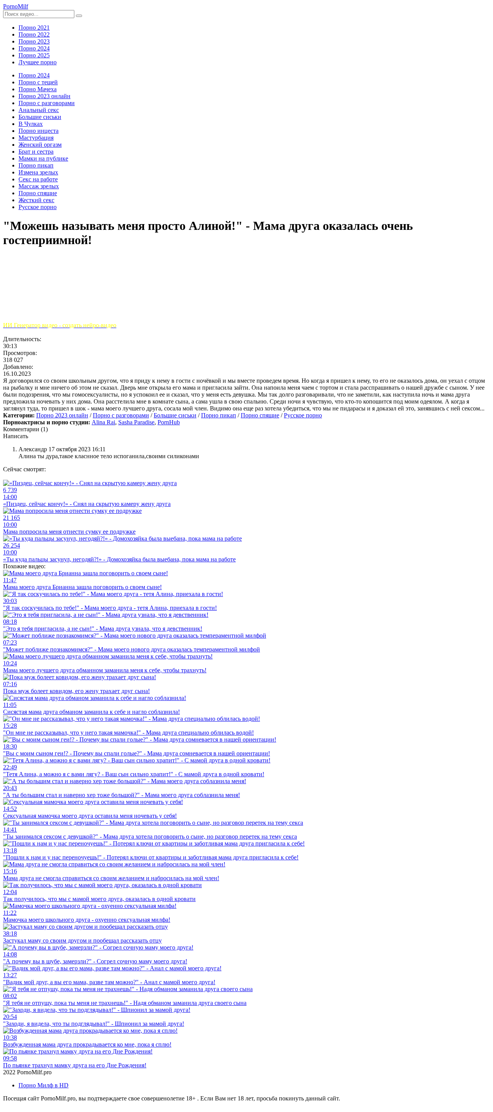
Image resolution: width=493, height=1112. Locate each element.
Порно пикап (218, 415)
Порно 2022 (34, 34)
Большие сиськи (175, 415)
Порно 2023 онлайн (62, 415)
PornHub (169, 422)
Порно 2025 (34, 55)
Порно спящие (260, 415)
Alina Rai (103, 422)
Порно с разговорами (121, 415)
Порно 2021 (34, 27)
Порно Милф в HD (43, 1085)
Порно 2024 (34, 48)
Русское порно (303, 415)
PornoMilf (15, 6)
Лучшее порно (37, 62)
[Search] (79, 16)
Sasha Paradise (136, 422)
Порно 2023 (34, 41)
